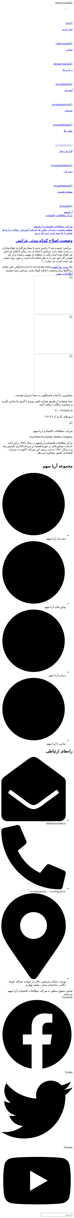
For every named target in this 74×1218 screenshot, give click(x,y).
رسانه (16, 229)
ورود (70, 8)
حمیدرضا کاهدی (60, 267)
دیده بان (52, 229)
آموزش (24, 229)
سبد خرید (55, 233)
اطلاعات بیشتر (64, 273)
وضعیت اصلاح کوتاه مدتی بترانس (44, 240)
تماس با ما (67, 233)
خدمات (33, 229)
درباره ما (7, 229)
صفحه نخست (65, 229)
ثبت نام (60, 8)
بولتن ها (42, 229)
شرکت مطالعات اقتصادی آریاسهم (53, 226)
